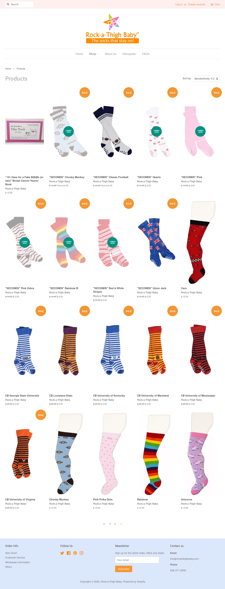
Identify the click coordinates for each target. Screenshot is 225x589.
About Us (110, 54)
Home (79, 54)
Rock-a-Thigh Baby (111, 581)
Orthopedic (129, 54)
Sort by (187, 78)
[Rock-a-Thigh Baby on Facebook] (69, 553)
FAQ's (146, 54)
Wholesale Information (17, 562)
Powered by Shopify (134, 581)
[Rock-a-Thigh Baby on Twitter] (62, 553)
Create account (196, 4)
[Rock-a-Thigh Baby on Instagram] (81, 553)
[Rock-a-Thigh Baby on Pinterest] (75, 553)
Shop (93, 54)
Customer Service (15, 557)
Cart (217, 4)
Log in (178, 4)
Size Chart (11, 553)
